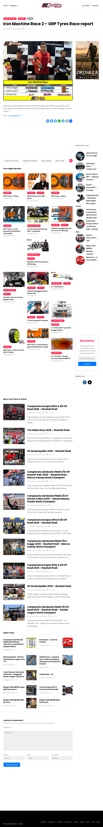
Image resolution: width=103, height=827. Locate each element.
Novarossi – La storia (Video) (48, 641)
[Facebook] (85, 382)
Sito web (54, 755)
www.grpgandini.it (14, 116)
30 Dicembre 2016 (9, 302)
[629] (62, 221)
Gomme (22, 18)
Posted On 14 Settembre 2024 (37, 616)
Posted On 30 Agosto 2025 (36, 550)
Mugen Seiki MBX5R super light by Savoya (14, 688)
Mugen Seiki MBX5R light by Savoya (49, 701)
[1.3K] (38, 189)
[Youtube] (90, 382)
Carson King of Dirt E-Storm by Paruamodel (48, 688)
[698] (14, 343)
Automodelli (34, 254)
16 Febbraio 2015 (57, 332)
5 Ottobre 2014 (9, 665)
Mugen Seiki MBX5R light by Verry (13, 701)
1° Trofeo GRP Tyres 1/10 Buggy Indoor (61, 329)
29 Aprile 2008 (8, 705)
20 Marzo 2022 (44, 645)
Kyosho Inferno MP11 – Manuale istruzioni (92, 177)
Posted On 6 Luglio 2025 (35, 571)
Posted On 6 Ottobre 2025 (36, 481)
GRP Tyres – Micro (58, 196)
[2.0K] (14, 554)
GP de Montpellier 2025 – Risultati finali (49, 586)
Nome (6, 755)
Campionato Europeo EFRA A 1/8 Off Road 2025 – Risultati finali (47, 566)
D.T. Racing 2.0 (57, 287)
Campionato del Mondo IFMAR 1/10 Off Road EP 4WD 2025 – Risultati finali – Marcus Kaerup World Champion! (48, 474)
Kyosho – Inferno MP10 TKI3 (91, 238)
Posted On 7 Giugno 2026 (36, 434)
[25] (14, 189)
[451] (62, 349)
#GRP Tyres (60, 161)
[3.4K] (14, 464)
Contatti (20, 824)
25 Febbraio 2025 (9, 236)
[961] (38, 251)
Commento (8, 727)
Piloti (40, 192)
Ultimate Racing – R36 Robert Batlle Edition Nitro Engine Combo (87, 200)
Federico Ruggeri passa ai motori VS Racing (61, 229)
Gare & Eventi (10, 18)
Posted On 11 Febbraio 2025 (36, 590)
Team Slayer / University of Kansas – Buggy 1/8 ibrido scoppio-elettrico (13, 674)
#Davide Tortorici (12, 161)
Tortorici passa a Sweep (37, 320)
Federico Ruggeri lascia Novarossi (37, 292)
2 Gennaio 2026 (33, 201)
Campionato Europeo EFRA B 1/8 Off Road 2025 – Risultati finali (47, 521)
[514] (38, 313)
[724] (38, 284)
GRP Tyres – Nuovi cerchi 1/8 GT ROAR (13, 351)
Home (5, 6)
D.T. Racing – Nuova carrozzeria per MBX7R (60, 357)
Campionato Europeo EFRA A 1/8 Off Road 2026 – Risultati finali (47, 408)
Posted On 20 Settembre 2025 (37, 505)
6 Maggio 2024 (8, 650)
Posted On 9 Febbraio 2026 (36, 455)
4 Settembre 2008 (46, 677)
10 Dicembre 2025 (57, 198)
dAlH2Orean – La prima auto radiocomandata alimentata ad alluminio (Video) (50, 660)
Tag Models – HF (46, 674)
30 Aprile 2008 (44, 693)
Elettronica (60, 822)
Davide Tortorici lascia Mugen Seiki (13, 298)
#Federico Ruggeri (30, 161)
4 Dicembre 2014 (9, 354)
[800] (14, 286)
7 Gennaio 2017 (57, 233)
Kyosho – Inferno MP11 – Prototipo (92, 187)
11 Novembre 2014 (57, 361)
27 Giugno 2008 (9, 693)
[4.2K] (14, 485)
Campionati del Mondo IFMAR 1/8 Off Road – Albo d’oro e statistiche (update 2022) (13, 643)
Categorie (13, 6)
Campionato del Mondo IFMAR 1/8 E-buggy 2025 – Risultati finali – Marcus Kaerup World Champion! (48, 543)
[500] (38, 338)
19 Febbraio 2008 (45, 705)
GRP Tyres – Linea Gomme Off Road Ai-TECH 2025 (12, 231)
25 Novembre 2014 (34, 349)
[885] (38, 222)
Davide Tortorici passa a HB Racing (37, 263)
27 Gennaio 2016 (33, 323)
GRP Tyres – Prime (10, 196)
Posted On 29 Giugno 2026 (36, 413)
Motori (55, 225)
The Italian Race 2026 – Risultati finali (48, 430)
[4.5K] (62, 189)
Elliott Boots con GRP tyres (36, 197)
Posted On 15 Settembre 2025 (37, 526)
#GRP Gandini (46, 161)
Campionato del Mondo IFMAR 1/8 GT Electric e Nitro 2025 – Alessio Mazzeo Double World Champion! (48, 498)
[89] (14, 420)
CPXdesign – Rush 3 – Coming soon (91, 166)
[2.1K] (14, 222)
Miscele (82, 822)
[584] (62, 280)
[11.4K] (14, 578)
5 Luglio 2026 (8, 198)
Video (98, 822)
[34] (14, 444)
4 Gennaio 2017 (33, 266)
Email (29, 755)
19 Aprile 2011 (44, 667)
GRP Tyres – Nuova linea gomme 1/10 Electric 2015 (37, 345)
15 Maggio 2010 (8, 680)
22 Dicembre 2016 (57, 289)
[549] (62, 317)
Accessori (56, 283)
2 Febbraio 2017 (33, 233)
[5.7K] (14, 620)
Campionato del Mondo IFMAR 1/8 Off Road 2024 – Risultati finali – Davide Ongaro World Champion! (48, 609)
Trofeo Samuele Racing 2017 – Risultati (37, 230)
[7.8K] (14, 509)
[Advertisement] (38, 139)
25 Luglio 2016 (32, 295)
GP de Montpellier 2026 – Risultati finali (49, 451)
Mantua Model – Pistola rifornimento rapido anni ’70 (14, 659)
